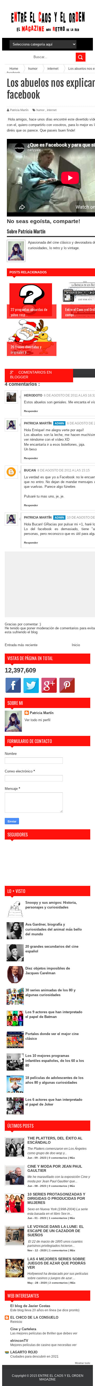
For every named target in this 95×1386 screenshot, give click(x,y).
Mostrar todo (82, 1363)
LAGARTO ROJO (23, 1352)
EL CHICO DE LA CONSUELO (34, 1317)
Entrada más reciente (21, 645)
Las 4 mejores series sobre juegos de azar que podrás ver (56, 1263)
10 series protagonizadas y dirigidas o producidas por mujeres (56, 1198)
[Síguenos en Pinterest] (67, 693)
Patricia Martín (38, 423)
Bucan (30, 470)
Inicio (76, 645)
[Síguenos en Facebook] (13, 693)
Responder (31, 411)
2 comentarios (58, 1282)
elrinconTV (19, 1341)
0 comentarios (58, 1157)
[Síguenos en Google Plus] (49, 693)
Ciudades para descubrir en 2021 (34, 1356)
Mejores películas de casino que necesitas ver (43, 1345)
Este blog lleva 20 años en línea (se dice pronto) (44, 1310)
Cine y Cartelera (23, 1329)
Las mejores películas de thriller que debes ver (43, 1333)
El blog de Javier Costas (30, 1306)
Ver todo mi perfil (37, 720)
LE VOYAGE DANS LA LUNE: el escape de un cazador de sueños (55, 1230)
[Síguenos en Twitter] (31, 693)
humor (40, 110)
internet (51, 110)
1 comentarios (58, 1218)
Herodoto (33, 395)
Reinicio (16, 1322)
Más (72, 1157)
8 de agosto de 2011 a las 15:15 (63, 470)
